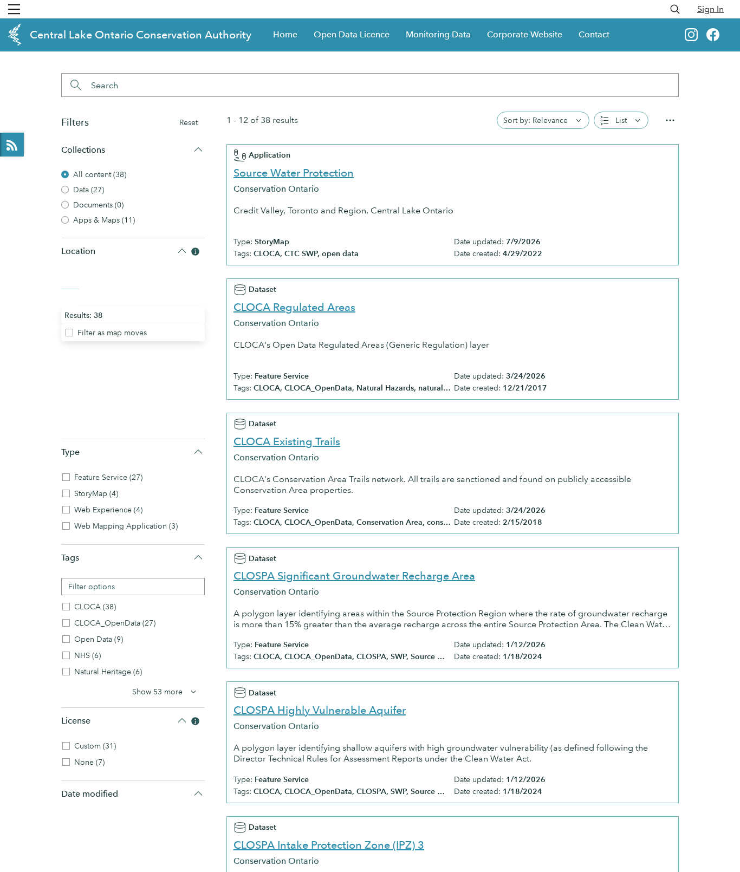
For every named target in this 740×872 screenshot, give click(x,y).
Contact (594, 34)
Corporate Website (524, 34)
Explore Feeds (12, 145)
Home (285, 34)
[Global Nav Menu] (14, 9)
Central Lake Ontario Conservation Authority (140, 34)
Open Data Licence (352, 34)
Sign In (710, 9)
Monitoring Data (438, 34)
